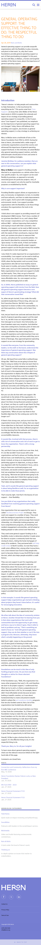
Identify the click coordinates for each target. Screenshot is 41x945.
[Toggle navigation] (38, 5)
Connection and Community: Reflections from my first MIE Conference (19, 768)
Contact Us (4, 904)
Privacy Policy (5, 910)
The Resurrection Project (15, 512)
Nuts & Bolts (6, 841)
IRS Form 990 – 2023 (8, 784)
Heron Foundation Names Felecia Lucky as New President (18, 777)
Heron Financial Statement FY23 (13, 791)
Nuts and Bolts (16, 42)
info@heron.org (5, 930)
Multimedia (5, 830)
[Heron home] (8, 5)
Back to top (22, 942)
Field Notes (5, 814)
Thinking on (5, 850)
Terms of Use (5, 915)
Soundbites (5, 822)
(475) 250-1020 (5, 928)
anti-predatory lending (24, 700)
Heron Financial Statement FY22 (13, 797)
